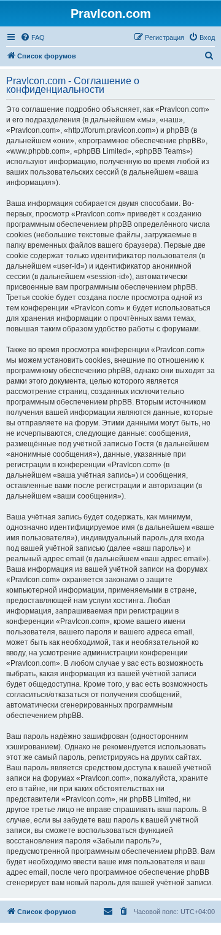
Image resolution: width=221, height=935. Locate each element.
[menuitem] (32, 37)
